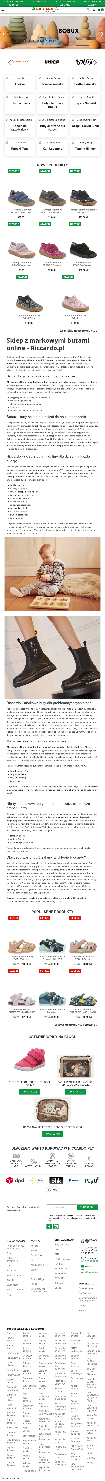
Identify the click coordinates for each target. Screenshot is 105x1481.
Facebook (49, 1226)
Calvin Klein (37, 1255)
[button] (8, 32)
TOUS (34, 1284)
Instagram (56, 1226)
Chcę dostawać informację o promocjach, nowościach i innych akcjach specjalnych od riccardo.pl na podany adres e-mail (72, 1218)
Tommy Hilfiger (38, 1279)
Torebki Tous (13, 1353)
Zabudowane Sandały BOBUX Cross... (21, 958)
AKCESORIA (61, 1268)
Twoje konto (86, 1283)
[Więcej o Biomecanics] (20, 61)
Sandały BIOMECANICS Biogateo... (52, 1011)
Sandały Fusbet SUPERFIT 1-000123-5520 (22, 1011)
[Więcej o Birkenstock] (52, 61)
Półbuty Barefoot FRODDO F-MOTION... (22, 211)
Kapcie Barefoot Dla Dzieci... (75, 317)
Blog (9, 1294)
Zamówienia (85, 1293)
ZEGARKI (59, 1278)
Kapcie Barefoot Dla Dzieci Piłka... (29, 317)
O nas (9, 1253)
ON (56, 1249)
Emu (33, 1260)
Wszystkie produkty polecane (76, 1025)
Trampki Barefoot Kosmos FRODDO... (83, 211)
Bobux (34, 1250)
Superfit (34, 1270)
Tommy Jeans (13, 1375)
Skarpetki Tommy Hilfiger (11, 1397)
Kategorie (59, 1283)
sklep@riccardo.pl (89, 1272)
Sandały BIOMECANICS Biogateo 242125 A (52, 958)
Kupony (82, 1310)
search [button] (88, 9)
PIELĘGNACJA (62, 1259)
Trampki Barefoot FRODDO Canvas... (22, 264)
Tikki (33, 1274)
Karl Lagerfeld (37, 1265)
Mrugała (91, 1458)
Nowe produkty (14, 1275)
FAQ (9, 1265)
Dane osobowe (86, 1288)
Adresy (82, 1305)
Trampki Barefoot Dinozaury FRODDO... (52, 211)
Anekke (34, 1246)
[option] (52, 32)
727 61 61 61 (91, 1261)
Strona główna (64, 1239)
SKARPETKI (61, 1273)
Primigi (90, 1462)
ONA (57, 1254)
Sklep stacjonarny (15, 1289)
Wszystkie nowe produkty (79, 331)
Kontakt (10, 1280)
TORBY (58, 1264)
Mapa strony (12, 1285)
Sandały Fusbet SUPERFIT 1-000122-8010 (83, 1011)
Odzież (58, 1288)
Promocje (11, 1270)
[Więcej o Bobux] (85, 61)
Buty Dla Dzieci (62, 1245)
